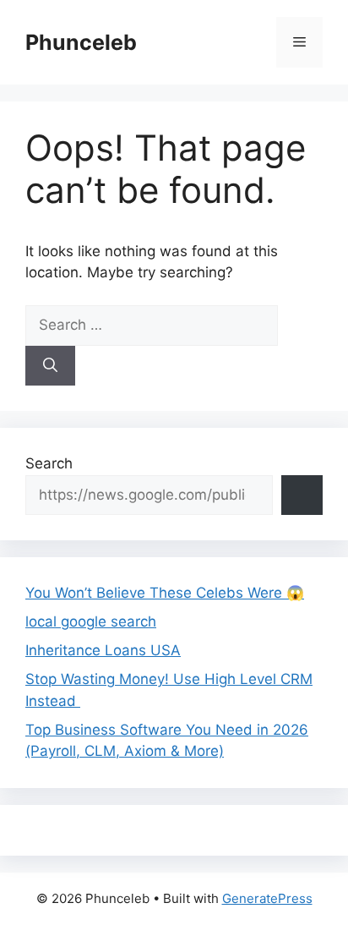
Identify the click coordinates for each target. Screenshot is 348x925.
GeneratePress (267, 898)
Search (49, 463)
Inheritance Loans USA (103, 650)
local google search (90, 621)
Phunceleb (81, 42)
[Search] (50, 366)
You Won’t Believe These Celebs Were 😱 (164, 592)
